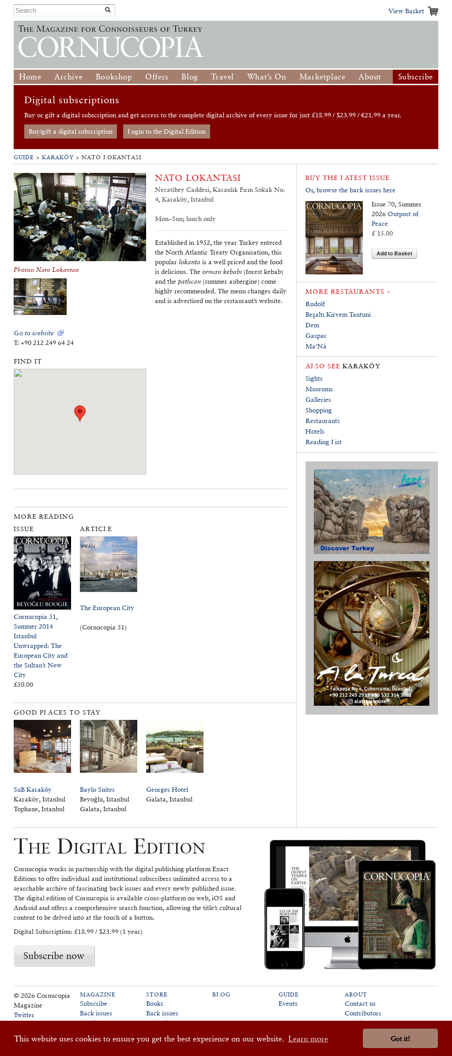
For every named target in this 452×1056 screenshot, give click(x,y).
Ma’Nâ (316, 346)
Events (288, 1003)
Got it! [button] (400, 1038)
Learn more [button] (308, 1038)
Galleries (318, 399)
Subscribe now (53, 955)
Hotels (314, 431)
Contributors (363, 1013)
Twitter (24, 1015)
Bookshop (114, 76)
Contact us (360, 1003)
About (369, 76)
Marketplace (322, 76)
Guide (24, 157)
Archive (68, 76)
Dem (312, 325)
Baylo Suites (97, 789)
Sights (314, 378)
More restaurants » (348, 291)
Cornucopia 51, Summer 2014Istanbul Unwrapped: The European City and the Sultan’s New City (41, 645)
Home (30, 76)
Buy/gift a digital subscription (71, 131)
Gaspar (316, 335)
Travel (222, 76)
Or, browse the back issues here (350, 190)
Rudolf (315, 303)
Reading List (323, 442)
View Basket (406, 11)
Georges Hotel (167, 789)
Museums (319, 389)
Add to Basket (394, 253)
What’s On (266, 76)
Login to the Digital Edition (167, 131)
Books (154, 1003)
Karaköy (58, 157)
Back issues (96, 1013)
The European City (107, 607)
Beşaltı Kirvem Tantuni (338, 314)
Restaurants (322, 420)
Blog (189, 76)
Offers (157, 76)
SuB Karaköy (33, 789)
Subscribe (415, 76)
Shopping (318, 410)
